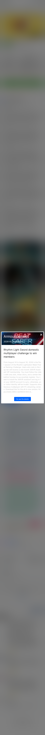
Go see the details (22, 399)
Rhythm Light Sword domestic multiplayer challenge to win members (21, 353)
